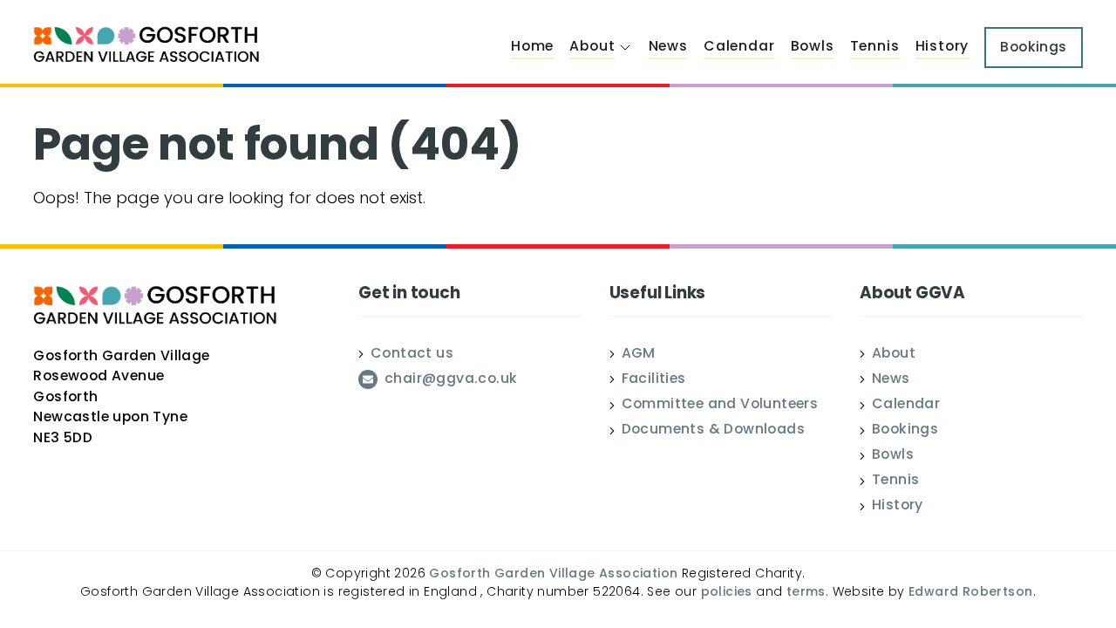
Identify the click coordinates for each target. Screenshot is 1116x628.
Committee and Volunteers (720, 405)
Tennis (875, 47)
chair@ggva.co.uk (450, 380)
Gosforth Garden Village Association (553, 574)
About (592, 47)
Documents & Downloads (713, 430)
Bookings (905, 430)
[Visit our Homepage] (146, 47)
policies (726, 593)
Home (532, 47)
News (668, 47)
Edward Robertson (970, 593)
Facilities (654, 380)
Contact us (412, 355)
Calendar (739, 47)
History (942, 47)
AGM (639, 355)
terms (806, 593)
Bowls (812, 47)
